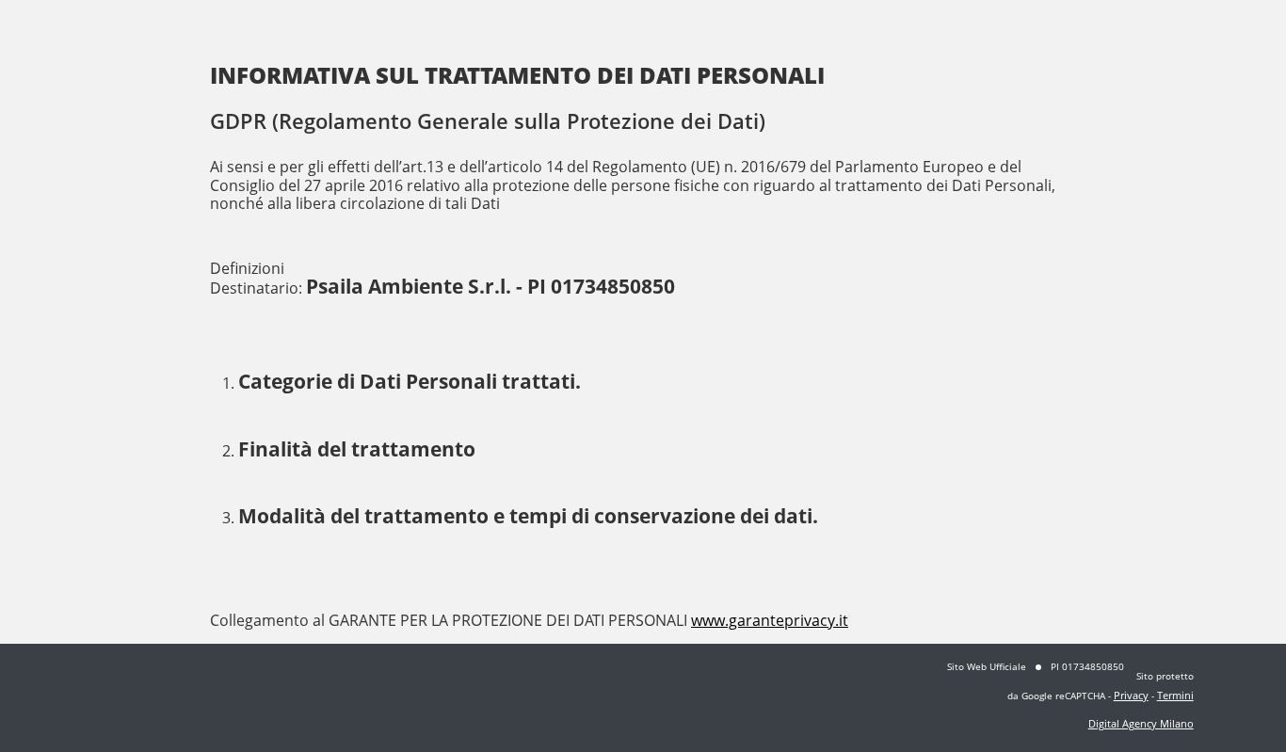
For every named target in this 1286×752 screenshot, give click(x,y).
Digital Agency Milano (1141, 723)
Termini (1175, 695)
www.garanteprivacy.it (769, 620)
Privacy (1131, 695)
